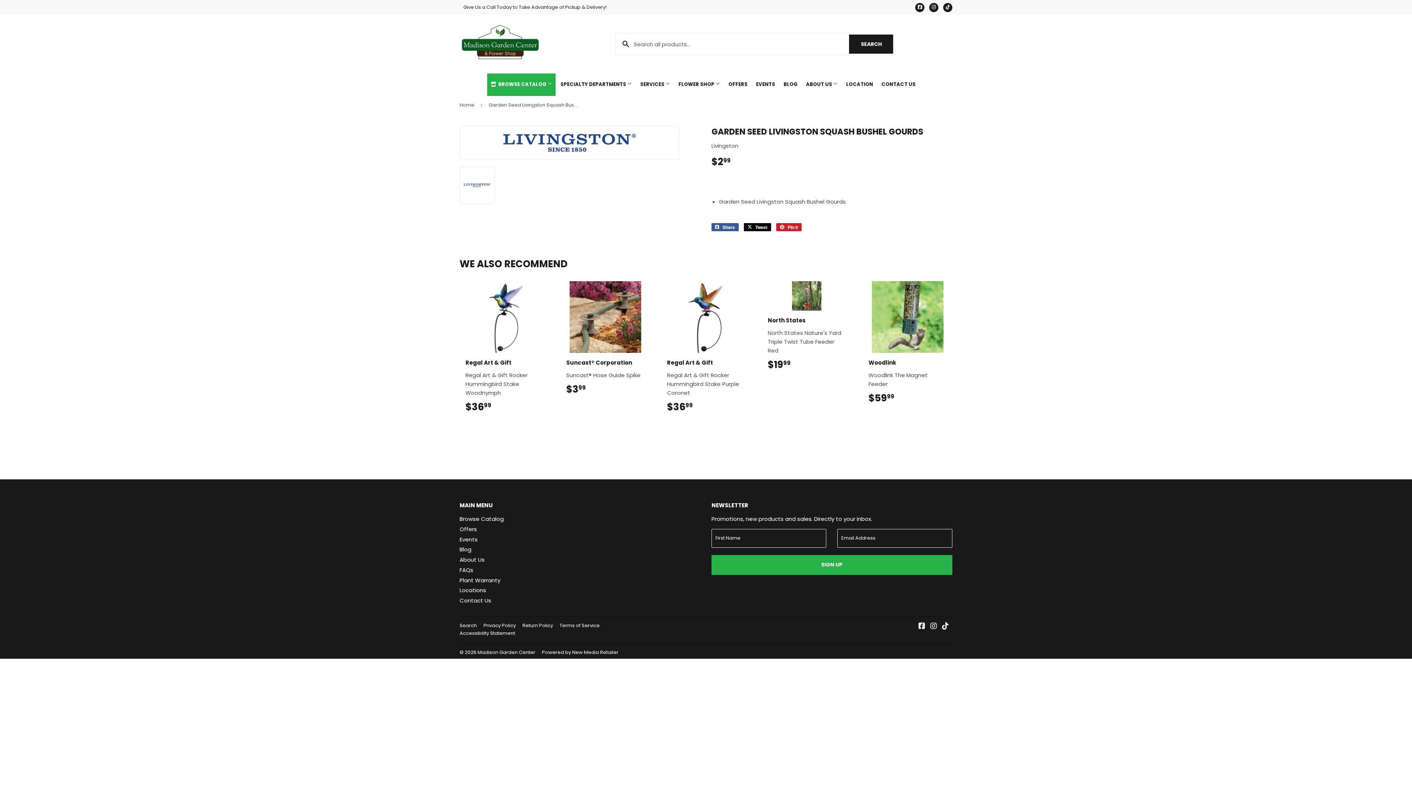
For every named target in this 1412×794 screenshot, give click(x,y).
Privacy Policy (500, 625)
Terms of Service (580, 625)
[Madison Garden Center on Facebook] (922, 626)
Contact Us (898, 84)
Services (653, 84)
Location (859, 84)
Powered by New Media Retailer (580, 652)
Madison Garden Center (506, 652)
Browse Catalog (522, 84)
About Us (819, 84)
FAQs (466, 570)
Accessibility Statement (487, 633)
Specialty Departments (593, 84)
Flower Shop (697, 84)
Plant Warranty (480, 580)
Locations (473, 590)
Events (765, 84)
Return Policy (538, 625)
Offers (738, 84)
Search (877, 44)
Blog (791, 84)
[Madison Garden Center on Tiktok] (945, 626)
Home (467, 104)
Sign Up (831, 564)
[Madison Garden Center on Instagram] (933, 626)
